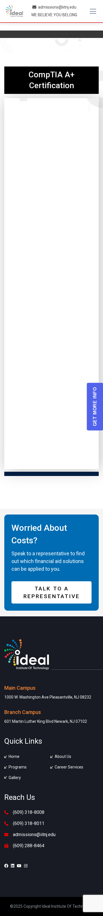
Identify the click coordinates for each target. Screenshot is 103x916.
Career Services (69, 767)
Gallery (15, 777)
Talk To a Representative (51, 592)
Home (14, 756)
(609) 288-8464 (28, 845)
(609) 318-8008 (28, 812)
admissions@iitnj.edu (57, 7)
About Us (63, 756)
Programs (18, 767)
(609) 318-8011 (28, 823)
